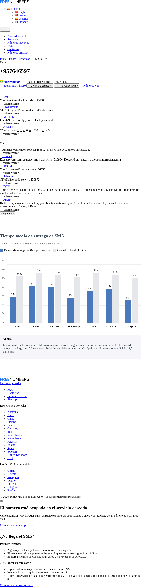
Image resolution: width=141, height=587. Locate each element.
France (11, 425)
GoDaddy (8, 116)
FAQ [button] (10, 46)
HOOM (7, 166)
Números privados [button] (18, 52)
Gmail (11, 470)
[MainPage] (14, 2)
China (10, 418)
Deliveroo (8, 176)
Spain (10, 448)
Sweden (12, 451)
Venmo (11, 480)
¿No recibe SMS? (68, 85)
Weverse (7, 126)
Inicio (3, 58)
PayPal (11, 490)
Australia (12, 411)
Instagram (13, 477)
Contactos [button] (13, 49)
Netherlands (14, 438)
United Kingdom (17, 454)
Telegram (12, 487)
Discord (12, 473)
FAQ (10, 389)
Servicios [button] (12, 39)
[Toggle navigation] (5, 29)
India (10, 431)
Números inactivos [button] (18, 42)
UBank (6, 199)
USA (10, 458)
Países (12, 58)
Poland (11, 444)
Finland (11, 421)
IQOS (6, 186)
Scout (5, 97)
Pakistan (12, 441)
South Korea (14, 435)
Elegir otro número (14, 85)
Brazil (10, 415)
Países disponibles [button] (17, 36)
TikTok (11, 483)
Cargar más (7, 213)
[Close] (1, 501)
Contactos (13, 392)
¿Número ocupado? (41, 85)
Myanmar (24, 58)
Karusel (7, 156)
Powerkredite (10, 106)
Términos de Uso (17, 396)
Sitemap (12, 399)
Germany (12, 428)
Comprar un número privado (16, 525)
